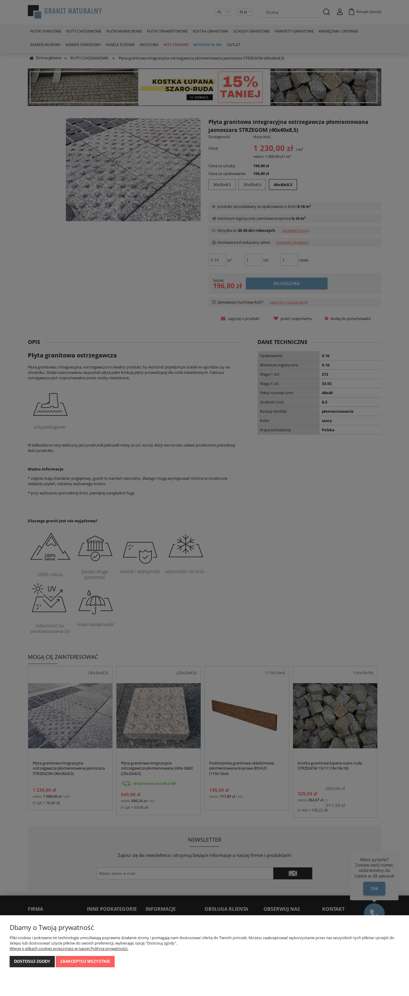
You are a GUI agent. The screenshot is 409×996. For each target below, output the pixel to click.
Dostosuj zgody (32, 961)
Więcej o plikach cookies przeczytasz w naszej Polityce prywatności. (69, 948)
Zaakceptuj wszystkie (85, 961)
